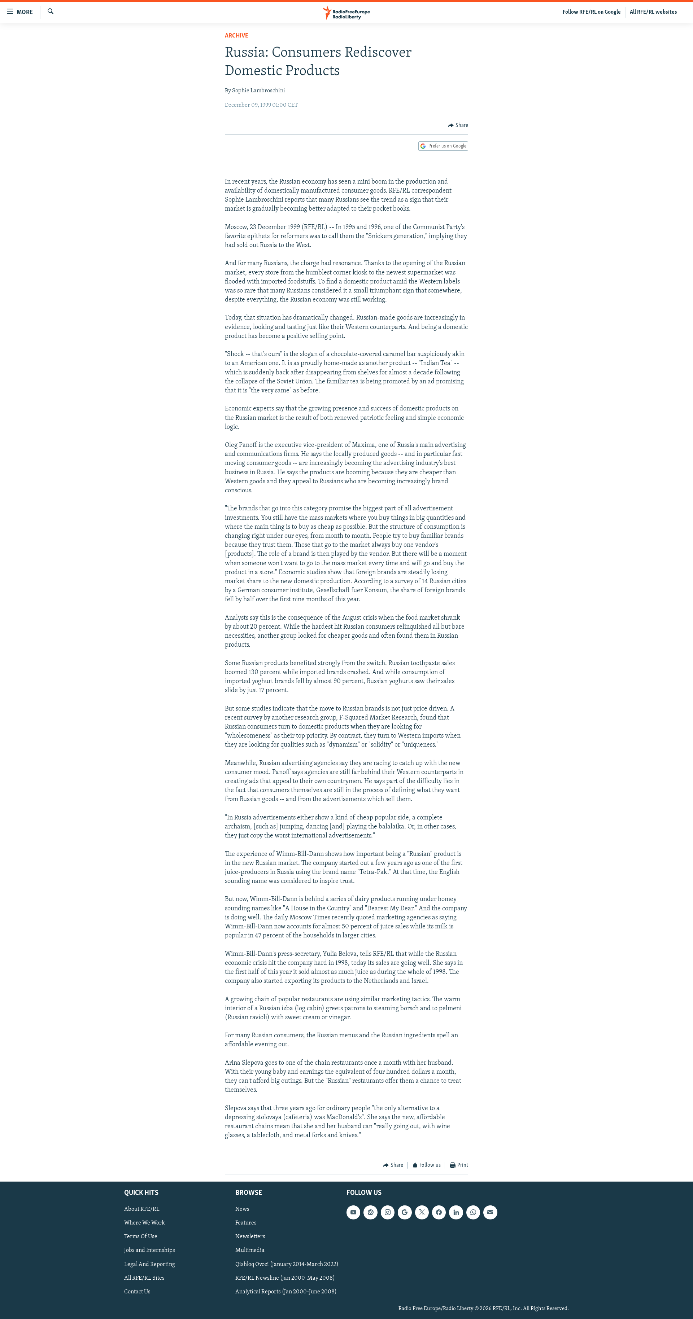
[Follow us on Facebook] (439, 1212)
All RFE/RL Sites (144, 1278)
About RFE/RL (142, 1210)
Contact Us (137, 1292)
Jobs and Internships (149, 1251)
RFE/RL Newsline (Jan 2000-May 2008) (285, 1278)
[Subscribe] (490, 1212)
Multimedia (250, 1251)
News (242, 1210)
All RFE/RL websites (653, 12)
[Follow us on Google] (404, 1212)
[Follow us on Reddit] (370, 1212)
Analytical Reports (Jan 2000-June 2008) (286, 1292)
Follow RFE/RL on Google (592, 12)
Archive (236, 36)
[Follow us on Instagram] (388, 1212)
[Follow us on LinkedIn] (456, 1212)
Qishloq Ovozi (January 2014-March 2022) (287, 1264)
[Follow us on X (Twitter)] (422, 1212)
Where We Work (144, 1223)
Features (246, 1223)
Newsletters (250, 1237)
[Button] (458, 125)
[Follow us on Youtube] (353, 1212)
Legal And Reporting (149, 1264)
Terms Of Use (140, 1237)
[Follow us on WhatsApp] (473, 1212)
